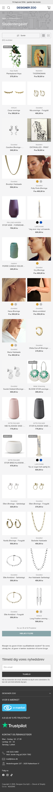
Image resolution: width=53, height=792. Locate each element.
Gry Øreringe (39, 270)
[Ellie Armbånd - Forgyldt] (14, 597)
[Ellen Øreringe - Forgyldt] (39, 486)
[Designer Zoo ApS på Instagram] (7, 775)
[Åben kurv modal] (48, 7)
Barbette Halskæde (39, 541)
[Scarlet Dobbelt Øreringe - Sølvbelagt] (14, 371)
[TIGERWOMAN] (39, 56)
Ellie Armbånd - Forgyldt (14, 614)
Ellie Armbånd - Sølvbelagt (14, 577)
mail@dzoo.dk (12, 759)
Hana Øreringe (14, 311)
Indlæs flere (26, 633)
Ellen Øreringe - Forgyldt (39, 504)
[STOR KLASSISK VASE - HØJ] (39, 408)
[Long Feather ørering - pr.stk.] (39, 597)
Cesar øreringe (14, 110)
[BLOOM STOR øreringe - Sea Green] (39, 371)
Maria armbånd (39, 311)
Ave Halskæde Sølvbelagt (39, 577)
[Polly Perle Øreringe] (39, 167)
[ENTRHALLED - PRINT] (39, 130)
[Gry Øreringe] (39, 249)
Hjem (4, 18)
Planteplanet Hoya (13, 73)
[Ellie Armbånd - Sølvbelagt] (14, 560)
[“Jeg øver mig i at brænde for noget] (39, 208)
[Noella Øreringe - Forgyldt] (14, 523)
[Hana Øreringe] (14, 290)
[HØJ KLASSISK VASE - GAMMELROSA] (14, 408)
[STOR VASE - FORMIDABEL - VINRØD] (14, 208)
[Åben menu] (3, 7)
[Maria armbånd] (39, 290)
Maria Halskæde (14, 352)
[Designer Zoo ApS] (26, 8)
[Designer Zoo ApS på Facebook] (3, 775)
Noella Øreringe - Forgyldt (14, 541)
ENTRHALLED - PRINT (39, 147)
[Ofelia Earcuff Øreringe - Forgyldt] (39, 330)
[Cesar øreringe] (14, 93)
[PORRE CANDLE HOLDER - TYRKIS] (14, 249)
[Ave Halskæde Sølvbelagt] (39, 560)
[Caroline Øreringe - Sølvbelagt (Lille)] (14, 130)
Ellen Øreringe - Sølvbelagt (14, 504)
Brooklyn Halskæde (14, 184)
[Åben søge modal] (8, 7)
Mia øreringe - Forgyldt (39, 110)
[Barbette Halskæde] (39, 523)
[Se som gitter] (43, 35)
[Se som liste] (48, 35)
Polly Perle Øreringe (39, 188)
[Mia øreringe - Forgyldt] (39, 93)
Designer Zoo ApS (23, 784)
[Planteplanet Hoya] (14, 56)
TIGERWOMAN (39, 73)
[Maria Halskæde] (14, 330)
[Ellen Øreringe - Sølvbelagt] (14, 486)
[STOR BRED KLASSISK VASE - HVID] (14, 445)
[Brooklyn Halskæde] (14, 167)
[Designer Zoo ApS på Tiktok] (11, 775)
